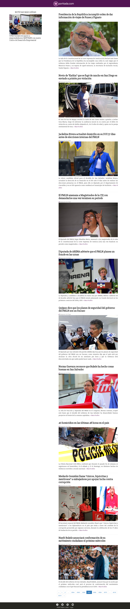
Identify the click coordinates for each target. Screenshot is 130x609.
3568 (94, 592)
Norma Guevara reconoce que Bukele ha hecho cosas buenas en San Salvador (86, 368)
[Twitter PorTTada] (62, 604)
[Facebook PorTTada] (57, 604)
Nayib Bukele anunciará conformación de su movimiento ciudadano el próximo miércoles (82, 539)
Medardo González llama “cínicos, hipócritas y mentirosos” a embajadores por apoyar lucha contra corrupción (86, 479)
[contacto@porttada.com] (72, 604)
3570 (105, 592)
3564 (72, 592)
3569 (100, 592)
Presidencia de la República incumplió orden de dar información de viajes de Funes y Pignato (86, 16)
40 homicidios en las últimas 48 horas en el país (84, 422)
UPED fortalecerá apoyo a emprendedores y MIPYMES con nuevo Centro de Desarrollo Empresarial (25, 38)
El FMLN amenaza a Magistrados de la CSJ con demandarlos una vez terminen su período (83, 197)
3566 (83, 592)
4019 (59, 596)
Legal (71, 607)
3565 (78, 592)
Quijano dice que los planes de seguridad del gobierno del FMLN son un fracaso (87, 309)
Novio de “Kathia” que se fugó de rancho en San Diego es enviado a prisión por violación (88, 77)
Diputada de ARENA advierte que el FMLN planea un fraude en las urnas (87, 253)
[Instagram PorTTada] (67, 604)
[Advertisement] (25, 55)
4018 (114, 592)
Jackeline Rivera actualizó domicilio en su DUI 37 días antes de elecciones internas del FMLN (87, 135)
